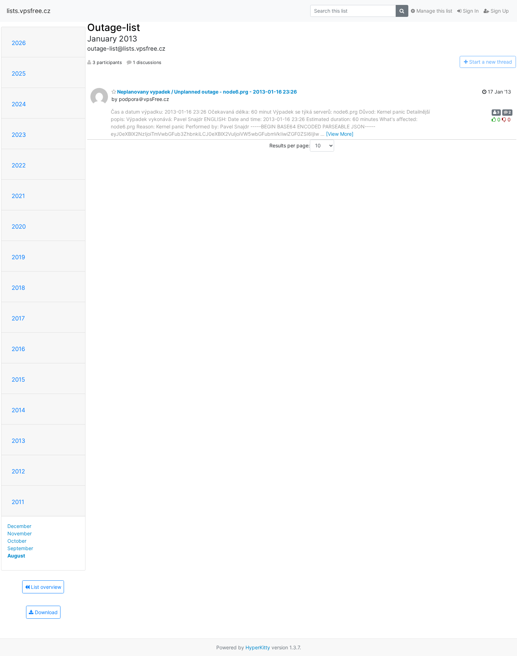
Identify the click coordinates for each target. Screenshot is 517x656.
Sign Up (499, 11)
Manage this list (433, 11)
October (16, 541)
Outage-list (113, 27)
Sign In (470, 11)
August (16, 556)
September (20, 548)
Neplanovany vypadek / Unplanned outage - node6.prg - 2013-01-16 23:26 (206, 92)
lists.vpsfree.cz (28, 10)
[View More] (339, 134)
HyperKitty (257, 647)
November (19, 533)
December (19, 526)
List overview (45, 587)
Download (45, 612)
